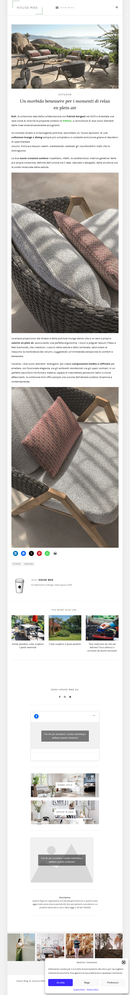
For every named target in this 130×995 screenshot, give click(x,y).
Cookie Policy (79, 989)
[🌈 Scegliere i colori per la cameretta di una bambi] (50, 947)
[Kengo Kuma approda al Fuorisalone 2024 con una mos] (79, 947)
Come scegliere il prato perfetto (65, 644)
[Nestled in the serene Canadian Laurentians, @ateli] (109, 947)
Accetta (61, 982)
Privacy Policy (92, 989)
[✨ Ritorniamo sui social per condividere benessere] (21, 947)
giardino (28, 564)
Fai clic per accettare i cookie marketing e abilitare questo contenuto (65, 736)
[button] (123, 962)
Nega (87, 982)
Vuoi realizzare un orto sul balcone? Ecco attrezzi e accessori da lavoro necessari (102, 647)
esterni (17, 564)
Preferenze (113, 982)
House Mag (46, 579)
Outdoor (65, 94)
